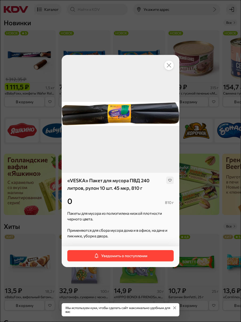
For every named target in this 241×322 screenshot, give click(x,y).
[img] (170, 180)
